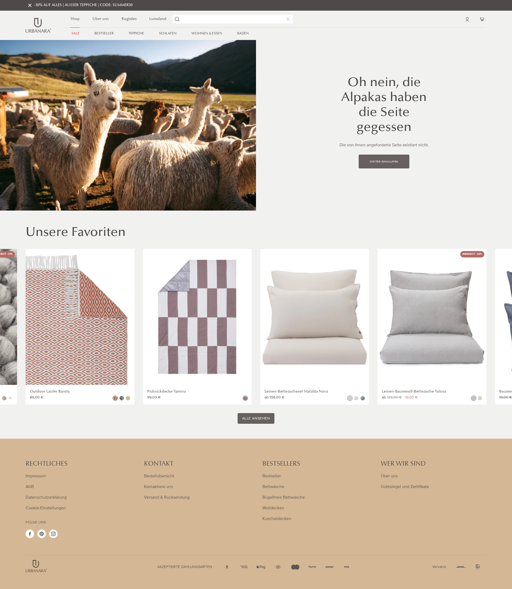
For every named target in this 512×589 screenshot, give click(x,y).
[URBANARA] (38, 25)
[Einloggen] (467, 19)
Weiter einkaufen (384, 162)
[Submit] (177, 19)
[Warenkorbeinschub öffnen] (482, 19)
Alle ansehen (256, 418)
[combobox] (233, 19)
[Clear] (287, 19)
